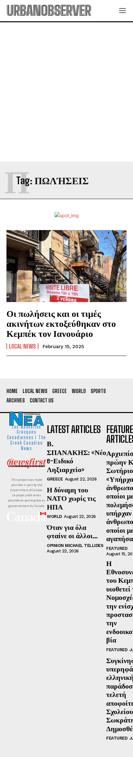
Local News (22, 346)
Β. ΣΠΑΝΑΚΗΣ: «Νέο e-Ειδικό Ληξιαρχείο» (76, 456)
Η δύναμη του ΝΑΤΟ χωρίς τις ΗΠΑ (71, 498)
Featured (116, 548)
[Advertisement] (66, 91)
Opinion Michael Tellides (75, 545)
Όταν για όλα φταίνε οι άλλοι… (72, 531)
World (54, 516)
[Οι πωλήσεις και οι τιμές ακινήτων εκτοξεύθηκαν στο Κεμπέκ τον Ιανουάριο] (66, 266)
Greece (55, 479)
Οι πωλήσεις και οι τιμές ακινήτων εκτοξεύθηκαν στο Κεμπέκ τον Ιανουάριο (61, 323)
